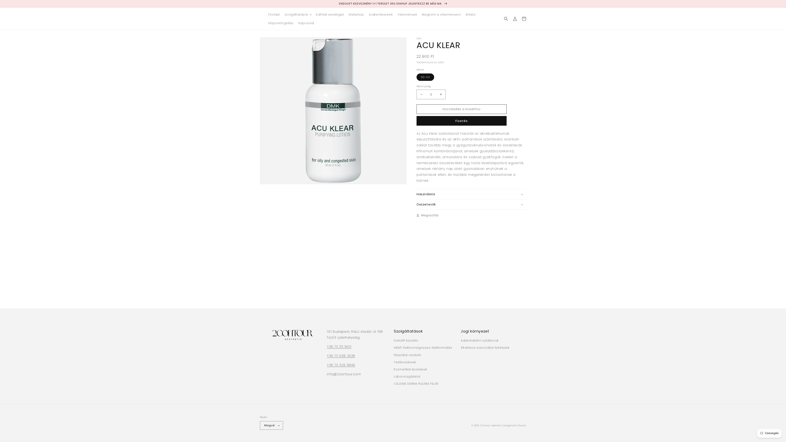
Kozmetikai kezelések (410, 369)
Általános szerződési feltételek (485, 348)
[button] (297, 14)
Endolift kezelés (406, 340)
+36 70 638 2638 (341, 355)
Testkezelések (405, 362)
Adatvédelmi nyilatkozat (480, 340)
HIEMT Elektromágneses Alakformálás (423, 348)
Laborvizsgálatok (407, 376)
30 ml (425, 77)
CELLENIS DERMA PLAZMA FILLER (416, 384)
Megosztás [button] (429, 215)
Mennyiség (424, 86)
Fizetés (461, 121)
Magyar (269, 425)
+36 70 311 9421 (339, 346)
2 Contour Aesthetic (491, 425)
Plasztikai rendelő (407, 355)
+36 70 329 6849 (341, 365)
